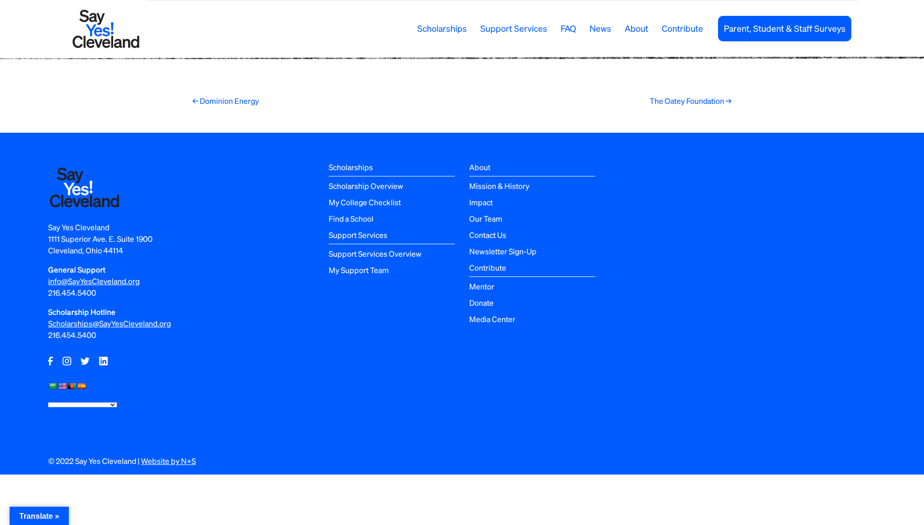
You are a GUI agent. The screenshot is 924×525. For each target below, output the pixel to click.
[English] (62, 386)
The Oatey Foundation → (691, 101)
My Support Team (359, 270)
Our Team (485, 218)
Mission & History (499, 186)
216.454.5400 (72, 293)
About (636, 28)
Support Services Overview (375, 254)
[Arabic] (52, 386)
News (600, 28)
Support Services (513, 28)
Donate (481, 303)
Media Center (492, 319)
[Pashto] (71, 386)
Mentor (481, 286)
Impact (481, 202)
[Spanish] (81, 386)
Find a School (351, 218)
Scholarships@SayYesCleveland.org (109, 323)
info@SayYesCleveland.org (94, 281)
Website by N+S (168, 461)
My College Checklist (365, 202)
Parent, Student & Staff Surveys (785, 28)
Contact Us (487, 235)
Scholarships (442, 28)
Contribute (682, 28)
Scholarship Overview (366, 186)
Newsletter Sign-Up (503, 251)
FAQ (568, 28)
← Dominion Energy (225, 101)
